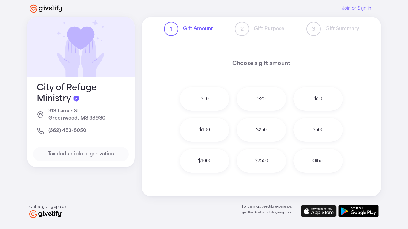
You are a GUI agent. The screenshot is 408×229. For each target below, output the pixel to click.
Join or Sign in (356, 8)
